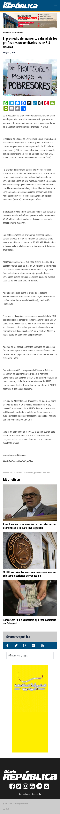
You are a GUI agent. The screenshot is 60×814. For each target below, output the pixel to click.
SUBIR (8, 809)
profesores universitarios (24, 473)
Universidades (17, 32)
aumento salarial (9, 473)
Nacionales (7, 32)
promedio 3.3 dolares (42, 473)
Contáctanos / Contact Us (30, 794)
